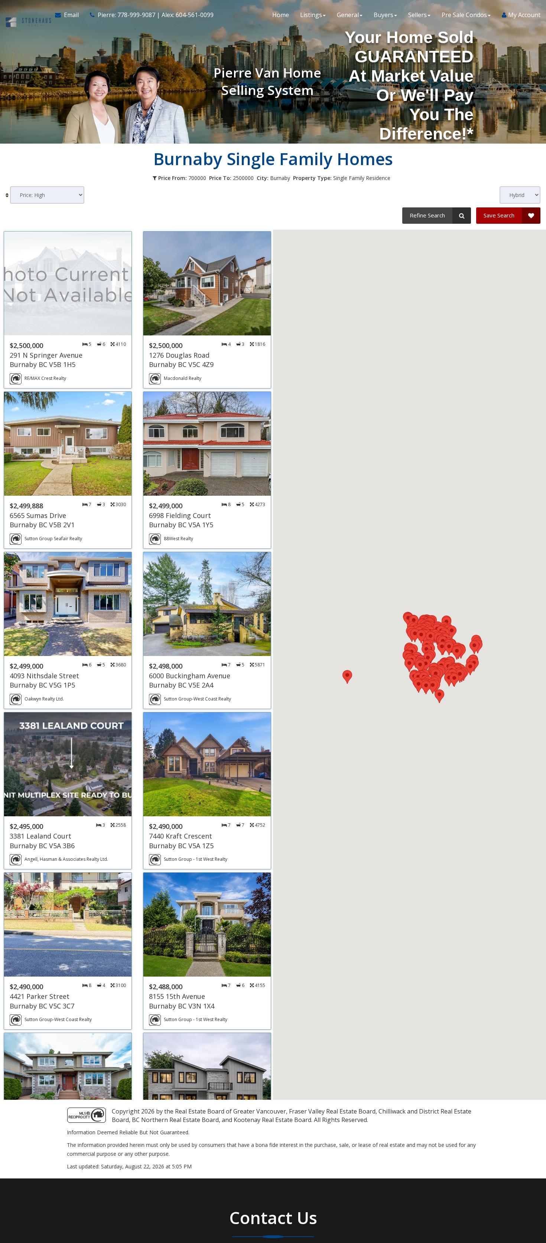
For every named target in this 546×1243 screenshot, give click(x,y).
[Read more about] (67, 310)
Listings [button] (311, 15)
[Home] (27, 15)
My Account (523, 15)
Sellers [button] (417, 15)
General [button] (348, 15)
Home (280, 15)
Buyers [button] (383, 15)
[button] (442, 648)
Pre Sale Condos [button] (464, 15)
